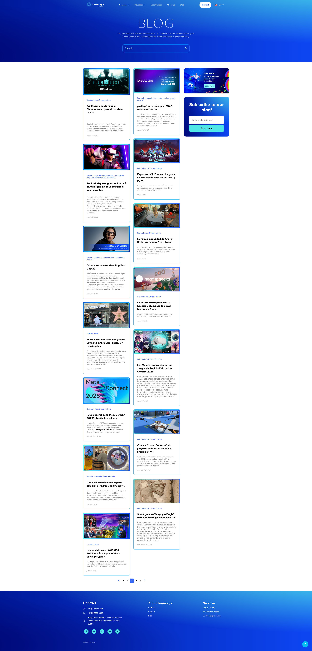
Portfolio (152, 608)
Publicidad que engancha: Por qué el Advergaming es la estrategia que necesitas (106, 186)
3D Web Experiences (212, 616)
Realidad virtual (92, 100)
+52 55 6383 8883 (95, 613)
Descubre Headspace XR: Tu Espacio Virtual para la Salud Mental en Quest (154, 306)
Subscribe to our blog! (206, 107)
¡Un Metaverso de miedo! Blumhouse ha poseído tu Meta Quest (105, 109)
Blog (182, 5)
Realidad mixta (142, 233)
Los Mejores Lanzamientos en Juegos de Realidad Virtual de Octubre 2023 (154, 368)
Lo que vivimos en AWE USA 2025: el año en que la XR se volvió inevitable (103, 553)
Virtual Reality (209, 608)
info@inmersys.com (95, 609)
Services (123, 5)
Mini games (119, 175)
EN (220, 5)
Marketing (99, 178)
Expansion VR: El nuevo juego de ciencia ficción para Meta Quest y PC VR (156, 177)
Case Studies (156, 5)
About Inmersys (160, 603)
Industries (138, 5)
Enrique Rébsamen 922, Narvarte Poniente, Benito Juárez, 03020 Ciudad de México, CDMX (105, 620)
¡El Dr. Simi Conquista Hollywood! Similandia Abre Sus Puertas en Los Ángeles (106, 343)
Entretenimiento (105, 100)
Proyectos (90, 178)
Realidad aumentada (106, 175)
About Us (171, 5)
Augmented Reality (211, 612)
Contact (205, 5)
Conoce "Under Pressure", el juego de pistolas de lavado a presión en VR (154, 448)
